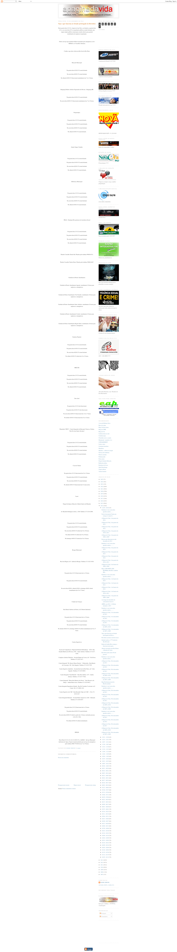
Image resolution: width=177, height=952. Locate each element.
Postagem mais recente (63, 785)
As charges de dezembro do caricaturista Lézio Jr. (108, 600)
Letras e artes (102, 444)
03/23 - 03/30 (105, 831)
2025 (102, 479)
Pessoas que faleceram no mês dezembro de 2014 (109, 540)
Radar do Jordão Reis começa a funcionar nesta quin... (109, 645)
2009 (102, 869)
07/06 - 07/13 (105, 795)
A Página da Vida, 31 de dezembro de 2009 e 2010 (110, 626)
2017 (102, 498)
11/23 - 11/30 (105, 747)
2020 (102, 491)
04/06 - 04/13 (105, 826)
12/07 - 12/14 (105, 742)
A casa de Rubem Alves (104, 423)
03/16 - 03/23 (105, 833)
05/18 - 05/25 (105, 811)
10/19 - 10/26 (105, 759)
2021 (102, 489)
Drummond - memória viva (105, 440)
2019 (102, 493)
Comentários (104, 916)
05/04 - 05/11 (105, 816)
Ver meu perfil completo (106, 885)
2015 (102, 503)
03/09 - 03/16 (105, 835)
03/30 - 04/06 (105, 828)
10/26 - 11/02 (105, 756)
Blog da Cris (102, 431)
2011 (102, 865)
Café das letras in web (104, 434)
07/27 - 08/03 (105, 787)
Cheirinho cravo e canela (105, 438)
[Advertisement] (72, 771)
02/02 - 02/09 (105, 847)
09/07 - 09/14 (105, 773)
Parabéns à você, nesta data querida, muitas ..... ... (108, 510)
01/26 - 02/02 (105, 850)
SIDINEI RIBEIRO (104, 882)
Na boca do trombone (104, 452)
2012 (102, 862)
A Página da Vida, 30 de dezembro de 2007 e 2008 (110, 678)
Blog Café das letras (104, 427)
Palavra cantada (102, 454)
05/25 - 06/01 (105, 809)
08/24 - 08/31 (105, 778)
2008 (102, 872)
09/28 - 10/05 (105, 766)
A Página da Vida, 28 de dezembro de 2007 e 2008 (110, 733)
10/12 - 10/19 (105, 761)
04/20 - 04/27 (105, 821)
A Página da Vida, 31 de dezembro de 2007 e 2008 (110, 630)
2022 (102, 486)
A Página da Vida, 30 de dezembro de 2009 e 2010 (110, 674)
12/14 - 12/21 (105, 739)
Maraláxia (101, 448)
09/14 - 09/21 (105, 771)
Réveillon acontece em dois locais (110, 637)
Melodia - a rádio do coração (106, 450)
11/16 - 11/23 (105, 749)
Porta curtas (101, 459)
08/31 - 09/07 (105, 775)
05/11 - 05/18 (105, 814)
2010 (102, 867)
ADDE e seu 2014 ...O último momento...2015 (109, 605)
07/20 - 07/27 (105, 790)
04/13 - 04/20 (105, 823)
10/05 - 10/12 (105, 763)
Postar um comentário (63, 757)
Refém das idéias (103, 463)
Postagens (103, 913)
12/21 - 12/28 (105, 737)
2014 (102, 505)
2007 (102, 874)
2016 (102, 501)
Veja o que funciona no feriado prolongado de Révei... (109, 634)
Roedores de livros (103, 465)
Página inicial (77, 785)
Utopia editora (102, 469)
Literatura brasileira (103, 446)
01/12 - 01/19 (105, 854)
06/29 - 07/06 (105, 797)
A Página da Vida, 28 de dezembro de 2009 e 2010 (110, 729)
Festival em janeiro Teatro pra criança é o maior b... (109, 515)
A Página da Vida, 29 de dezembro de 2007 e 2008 (110, 708)
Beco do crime (102, 425)
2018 (102, 496)
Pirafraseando (102, 457)
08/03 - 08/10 (105, 785)
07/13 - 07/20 (105, 792)
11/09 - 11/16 (105, 751)
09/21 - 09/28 (105, 768)
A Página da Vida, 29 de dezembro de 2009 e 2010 (110, 704)
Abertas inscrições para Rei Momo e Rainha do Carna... (110, 649)
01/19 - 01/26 (105, 852)
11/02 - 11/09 (105, 754)
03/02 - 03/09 (105, 838)
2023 (102, 484)
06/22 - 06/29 (105, 799)
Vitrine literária (102, 471)
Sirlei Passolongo (103, 467)
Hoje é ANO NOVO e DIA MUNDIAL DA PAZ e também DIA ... (110, 570)
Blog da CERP (102, 429)
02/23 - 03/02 (105, 840)
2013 (102, 860)
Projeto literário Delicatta (105, 461)
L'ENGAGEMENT (103, 442)
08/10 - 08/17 (105, 783)
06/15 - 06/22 (105, 802)
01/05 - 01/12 (105, 857)
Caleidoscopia (102, 436)
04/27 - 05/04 (105, 819)
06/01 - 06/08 (105, 807)
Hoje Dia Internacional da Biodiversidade (108, 683)
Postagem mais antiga (90, 785)
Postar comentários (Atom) (69, 788)
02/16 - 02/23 (105, 843)
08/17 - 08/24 (105, 780)
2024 (102, 482)
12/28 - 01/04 (105, 508)
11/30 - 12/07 (105, 744)
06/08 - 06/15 (105, 804)
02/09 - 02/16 (105, 845)
